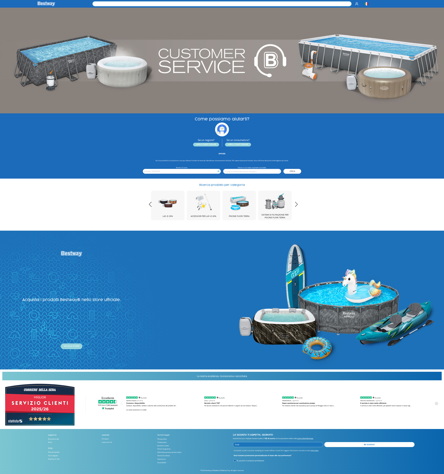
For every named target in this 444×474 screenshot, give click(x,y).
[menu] (357, 3)
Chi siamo (105, 439)
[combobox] (222, 4)
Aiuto (50, 442)
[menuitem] (357, 4)
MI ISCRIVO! (369, 444)
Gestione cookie (163, 445)
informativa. (315, 450)
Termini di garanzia (163, 449)
